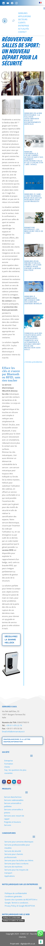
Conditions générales (13, 896)
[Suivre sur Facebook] (4, 782)
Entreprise (23, 25)
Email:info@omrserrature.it (13, 731)
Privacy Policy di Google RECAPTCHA (20, 906)
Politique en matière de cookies (13, 920)
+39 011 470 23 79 (14, 725)
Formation (8, 763)
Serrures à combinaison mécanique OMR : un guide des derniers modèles (33, 300)
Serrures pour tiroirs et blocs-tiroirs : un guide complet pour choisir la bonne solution (32, 265)
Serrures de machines (13, 866)
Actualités (23, 29)
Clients (21, 22)
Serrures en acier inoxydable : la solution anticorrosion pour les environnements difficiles (33, 118)
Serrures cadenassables (13, 800)
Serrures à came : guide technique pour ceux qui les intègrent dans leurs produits (33, 197)
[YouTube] (7, 3)
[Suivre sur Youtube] (9, 782)
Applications (24, 16)
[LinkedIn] (3, 3)
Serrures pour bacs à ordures (16, 863)
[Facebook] (12, 3)
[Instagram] (16, 3)
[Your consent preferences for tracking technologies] (41, 942)
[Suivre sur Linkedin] (14, 782)
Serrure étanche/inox (12, 797)
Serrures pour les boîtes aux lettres (18, 860)
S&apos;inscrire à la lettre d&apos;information (16, 740)
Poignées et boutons (12, 822)
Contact (22, 32)
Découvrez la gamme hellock (11, 639)
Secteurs (22, 19)
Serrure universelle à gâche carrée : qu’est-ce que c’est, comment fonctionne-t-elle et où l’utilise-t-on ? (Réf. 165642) (33, 158)
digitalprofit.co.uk (28, 943)
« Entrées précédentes (33, 362)
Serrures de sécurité (12, 851)
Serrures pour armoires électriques (18, 841)
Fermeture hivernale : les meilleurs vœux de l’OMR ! (33, 230)
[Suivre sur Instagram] (19, 782)
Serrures (22, 13)
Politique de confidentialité (16, 893)
